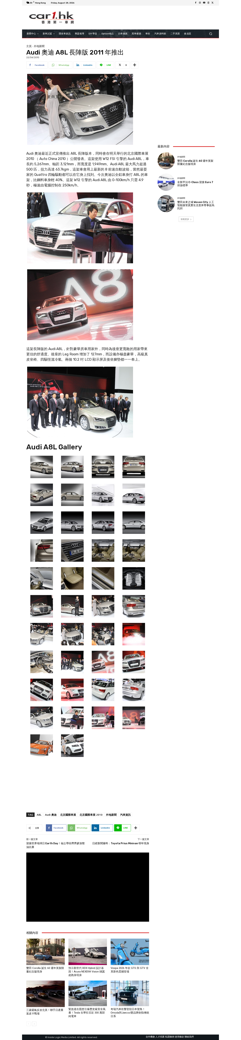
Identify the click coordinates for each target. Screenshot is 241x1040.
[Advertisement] (186, 118)
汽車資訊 (125, 814)
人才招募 (160, 1036)
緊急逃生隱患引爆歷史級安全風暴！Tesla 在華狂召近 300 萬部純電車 (87, 1013)
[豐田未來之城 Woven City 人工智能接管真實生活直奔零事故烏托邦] (166, 203)
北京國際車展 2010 (91, 814)
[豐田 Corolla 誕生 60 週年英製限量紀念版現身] (45, 952)
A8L (39, 814)
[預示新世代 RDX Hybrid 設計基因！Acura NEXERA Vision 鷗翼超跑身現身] (87, 952)
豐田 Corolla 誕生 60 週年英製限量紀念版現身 (195, 162)
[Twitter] (212, 3)
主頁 (29, 46)
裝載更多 (185, 219)
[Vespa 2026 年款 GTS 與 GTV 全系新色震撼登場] (130, 952)
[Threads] (208, 3)
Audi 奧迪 (51, 814)
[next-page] (34, 1024)
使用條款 (179, 1036)
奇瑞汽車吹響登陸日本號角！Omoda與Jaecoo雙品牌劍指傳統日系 (130, 1013)
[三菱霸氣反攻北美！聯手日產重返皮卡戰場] (45, 994)
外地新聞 (39, 46)
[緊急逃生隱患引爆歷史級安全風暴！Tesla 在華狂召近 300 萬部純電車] (87, 993)
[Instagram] (200, 3)
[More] (134, 65)
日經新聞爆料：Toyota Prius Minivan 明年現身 (120, 843)
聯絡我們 (189, 1036)
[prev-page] (28, 1024)
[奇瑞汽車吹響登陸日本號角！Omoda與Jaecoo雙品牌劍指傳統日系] (130, 993)
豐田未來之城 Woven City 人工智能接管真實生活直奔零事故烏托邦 (195, 205)
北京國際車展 (68, 814)
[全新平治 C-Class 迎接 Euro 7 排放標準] (166, 182)
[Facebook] (196, 3)
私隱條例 (169, 1036)
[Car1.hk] (51, 18)
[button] (210, 34)
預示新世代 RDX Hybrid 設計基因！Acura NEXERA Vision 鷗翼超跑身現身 (86, 971)
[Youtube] (204, 3)
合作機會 (150, 1036)
